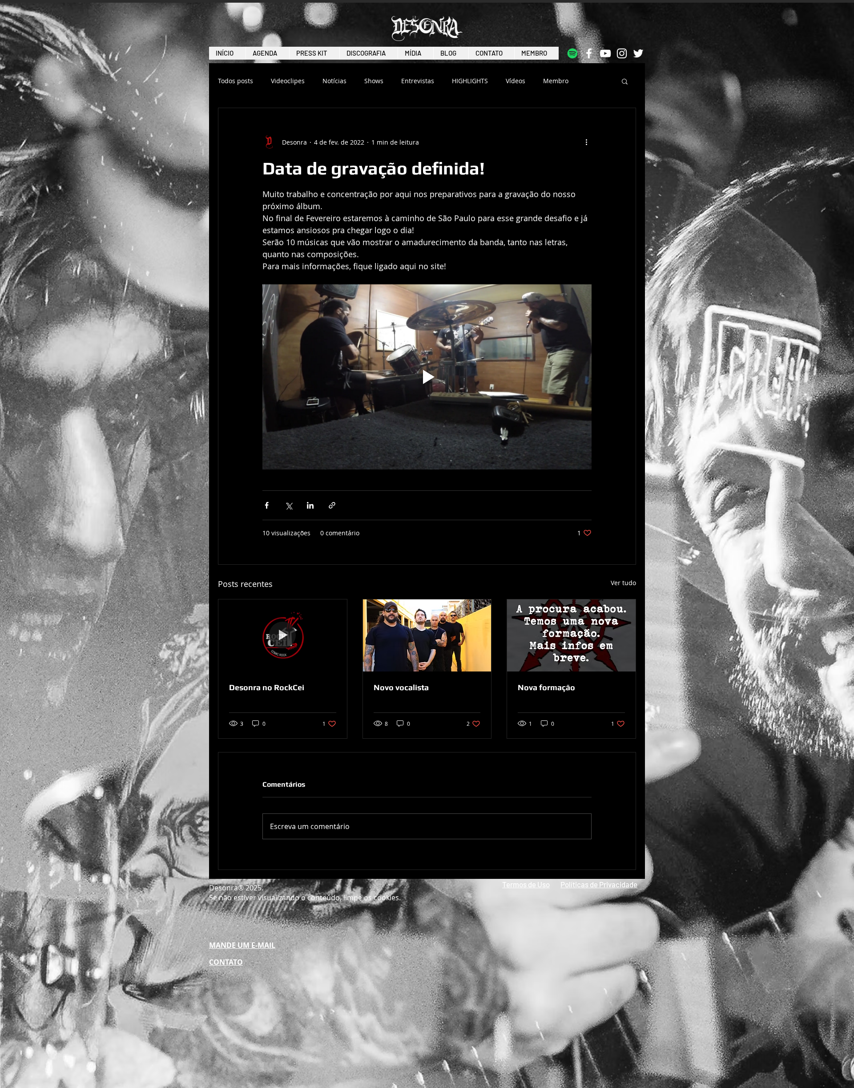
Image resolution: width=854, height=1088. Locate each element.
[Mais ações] (586, 142)
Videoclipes (288, 81)
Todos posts (235, 81)
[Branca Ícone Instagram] (621, 53)
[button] (624, 81)
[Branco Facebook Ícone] (589, 53)
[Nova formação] (571, 635)
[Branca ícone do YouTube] (605, 53)
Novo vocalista (401, 687)
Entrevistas (417, 81)
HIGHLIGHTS (470, 81)
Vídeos (515, 81)
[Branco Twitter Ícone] (638, 53)
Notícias (334, 81)
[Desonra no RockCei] (282, 635)
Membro (555, 81)
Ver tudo (623, 582)
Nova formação (546, 687)
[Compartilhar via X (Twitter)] (288, 505)
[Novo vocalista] (427, 635)
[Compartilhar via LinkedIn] (310, 505)
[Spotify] (572, 53)
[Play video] (427, 376)
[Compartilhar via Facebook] (266, 505)
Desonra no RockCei (266, 687)
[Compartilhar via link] (332, 505)
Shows (373, 81)
